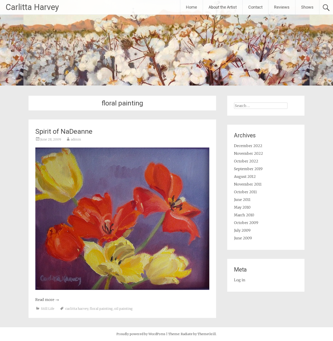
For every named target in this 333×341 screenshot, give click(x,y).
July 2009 (242, 230)
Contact (255, 7)
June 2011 (242, 199)
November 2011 (248, 184)
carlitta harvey (76, 309)
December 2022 (248, 145)
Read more (47, 299)
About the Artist (223, 7)
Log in (239, 280)
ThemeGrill (207, 334)
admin (76, 139)
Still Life (47, 309)
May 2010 (242, 207)
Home (191, 7)
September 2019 (248, 169)
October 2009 (246, 222)
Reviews (282, 7)
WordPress (156, 334)
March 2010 (244, 215)
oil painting (123, 309)
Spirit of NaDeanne (63, 131)
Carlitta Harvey (32, 7)
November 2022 (248, 153)
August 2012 (245, 176)
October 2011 (245, 192)
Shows (307, 7)
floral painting (101, 309)
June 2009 (243, 238)
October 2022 (246, 161)
